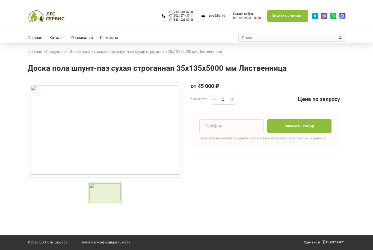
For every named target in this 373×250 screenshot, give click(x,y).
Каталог (56, 37)
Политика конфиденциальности (106, 242)
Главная (35, 37)
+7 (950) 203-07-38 (181, 12)
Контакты (109, 37)
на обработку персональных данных (295, 138)
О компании (82, 37)
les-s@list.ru (216, 15)
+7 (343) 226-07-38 (181, 20)
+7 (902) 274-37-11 (181, 15)
